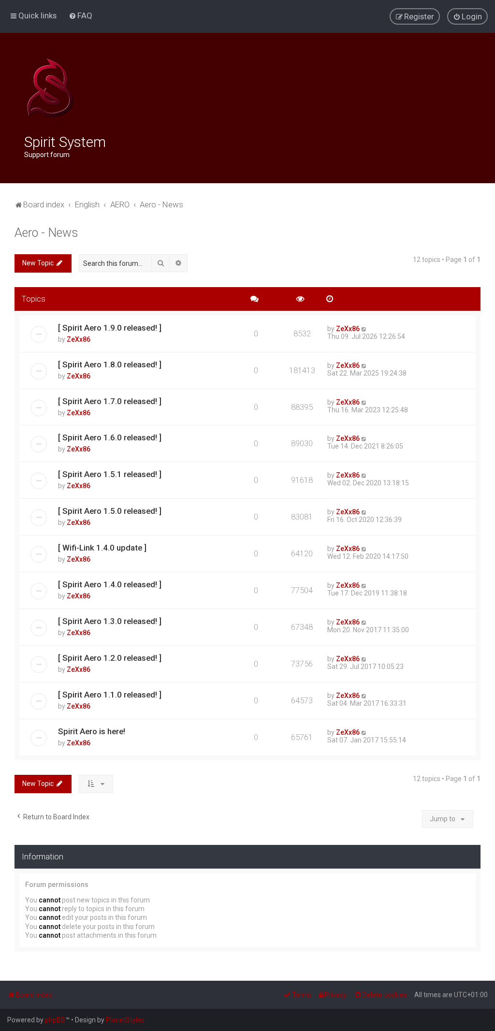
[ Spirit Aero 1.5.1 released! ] (109, 474)
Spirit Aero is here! (91, 731)
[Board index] (50, 88)
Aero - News (46, 233)
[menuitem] (80, 15)
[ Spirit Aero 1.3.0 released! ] (109, 621)
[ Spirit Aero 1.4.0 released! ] (109, 584)
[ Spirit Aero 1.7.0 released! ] (109, 401)
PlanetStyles (125, 1020)
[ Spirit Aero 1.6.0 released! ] (109, 437)
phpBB (55, 1020)
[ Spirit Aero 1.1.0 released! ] (109, 694)
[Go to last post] (364, 329)
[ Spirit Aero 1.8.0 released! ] (109, 364)
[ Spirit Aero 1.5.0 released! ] (109, 511)
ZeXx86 (78, 339)
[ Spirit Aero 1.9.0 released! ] (109, 328)
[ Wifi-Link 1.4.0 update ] (102, 547)
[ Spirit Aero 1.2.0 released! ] (109, 658)
